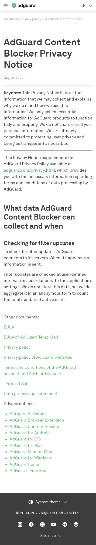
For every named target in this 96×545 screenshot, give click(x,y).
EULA (9, 327)
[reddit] (76, 524)
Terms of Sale (17, 383)
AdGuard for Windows (31, 458)
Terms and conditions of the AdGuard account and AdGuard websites (40, 370)
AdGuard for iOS (25, 439)
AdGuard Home (24, 464)
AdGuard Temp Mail (29, 470)
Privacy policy (30, 19)
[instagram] (20, 524)
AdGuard (10, 19)
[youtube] (53, 524)
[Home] (23, 5)
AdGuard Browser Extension (37, 420)
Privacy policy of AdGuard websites (38, 357)
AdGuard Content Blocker (34, 426)
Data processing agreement (31, 393)
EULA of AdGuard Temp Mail (31, 337)
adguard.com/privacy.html (29, 170)
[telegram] (65, 524)
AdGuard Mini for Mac (31, 451)
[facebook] (31, 524)
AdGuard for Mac (26, 445)
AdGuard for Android (30, 432)
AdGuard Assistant (28, 413)
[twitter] (42, 524)
